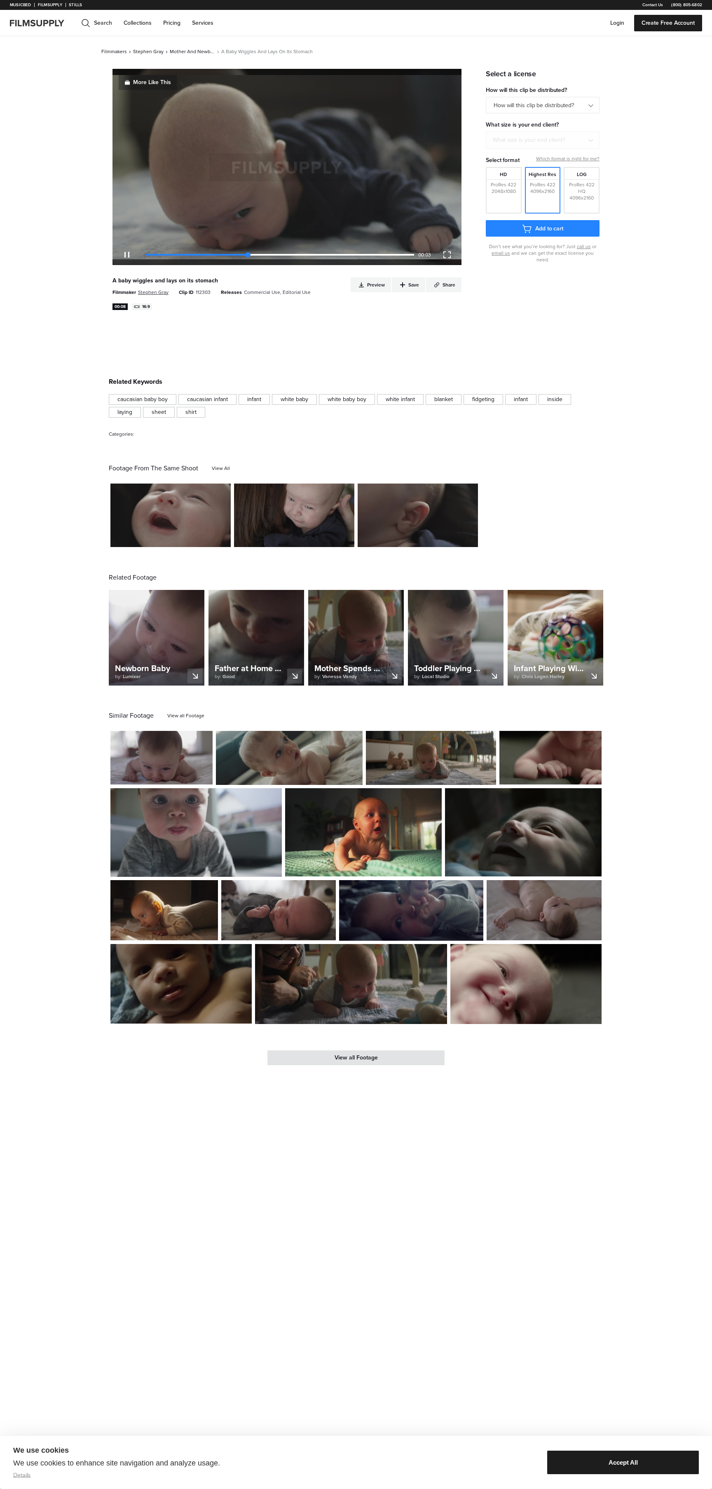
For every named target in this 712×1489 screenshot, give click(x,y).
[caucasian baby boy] (142, 399)
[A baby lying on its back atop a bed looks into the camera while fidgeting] (411, 910)
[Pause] (127, 255)
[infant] (254, 399)
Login (617, 22)
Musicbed (20, 4)
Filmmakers (114, 51)
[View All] (221, 468)
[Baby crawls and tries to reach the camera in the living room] (196, 832)
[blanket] (443, 399)
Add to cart (549, 228)
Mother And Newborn (192, 51)
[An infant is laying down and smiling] (526, 984)
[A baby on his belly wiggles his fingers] (550, 758)
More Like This (152, 82)
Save (200, 536)
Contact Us (652, 4)
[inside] (555, 399)
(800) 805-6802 (686, 4)
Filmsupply (50, 4)
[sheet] (158, 412)
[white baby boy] (347, 399)
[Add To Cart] (221, 537)
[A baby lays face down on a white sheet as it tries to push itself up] (161, 758)
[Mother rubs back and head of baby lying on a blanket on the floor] (351, 984)
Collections (138, 22)
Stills (75, 4)
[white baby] (294, 399)
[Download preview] (161, 775)
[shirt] (191, 412)
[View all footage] (185, 715)
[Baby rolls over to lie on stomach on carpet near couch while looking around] (289, 758)
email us (501, 253)
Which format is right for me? (568, 159)
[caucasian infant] (207, 399)
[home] (42, 23)
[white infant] (400, 399)
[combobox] (542, 140)
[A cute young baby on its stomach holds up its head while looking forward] (431, 758)
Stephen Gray (148, 51)
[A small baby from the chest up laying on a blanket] (181, 984)
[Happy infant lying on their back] (523, 832)
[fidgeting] (483, 399)
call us (584, 246)
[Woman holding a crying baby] (294, 515)
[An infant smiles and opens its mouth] (170, 515)
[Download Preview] (179, 537)
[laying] (125, 412)
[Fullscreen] (447, 255)
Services (202, 22)
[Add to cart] (203, 775)
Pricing (171, 22)
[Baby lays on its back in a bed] (544, 910)
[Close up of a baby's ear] (418, 515)
